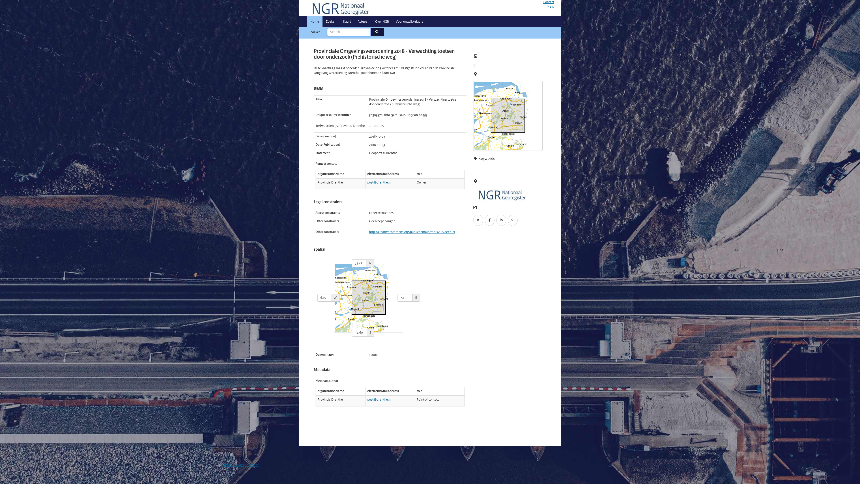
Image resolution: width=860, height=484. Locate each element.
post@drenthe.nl (379, 182)
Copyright (251, 465)
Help (550, 6)
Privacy (227, 465)
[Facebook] (490, 220)
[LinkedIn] (501, 220)
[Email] (513, 220)
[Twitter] (478, 220)
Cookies (238, 465)
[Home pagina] (339, 8)
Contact (548, 2)
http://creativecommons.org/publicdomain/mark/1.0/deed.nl (412, 232)
